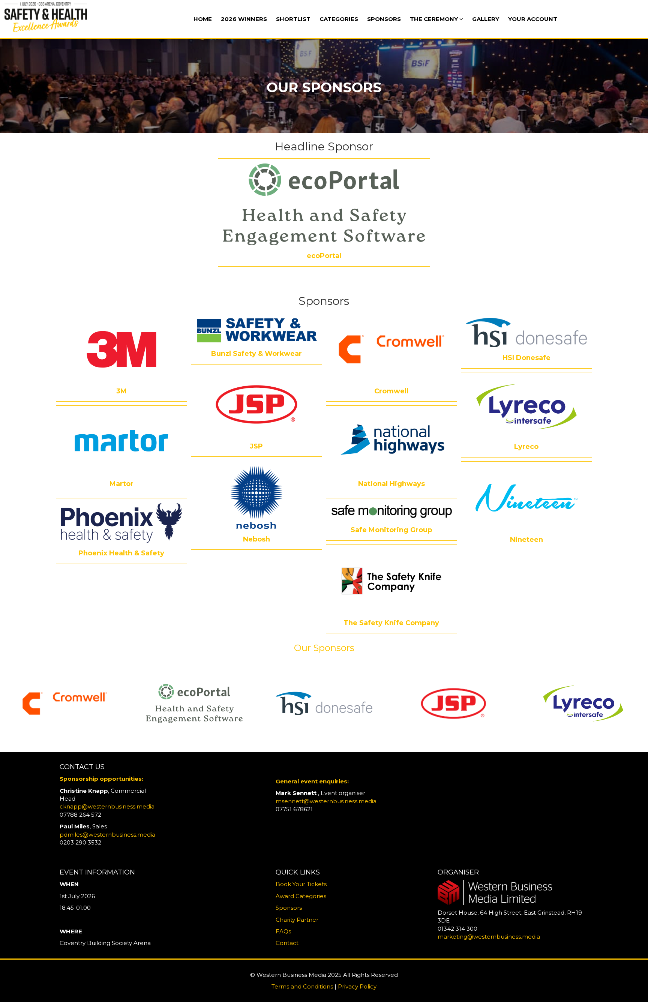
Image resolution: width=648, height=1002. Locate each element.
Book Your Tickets (301, 884)
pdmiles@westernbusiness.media (107, 834)
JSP (256, 446)
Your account (532, 18)
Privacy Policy (357, 986)
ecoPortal (324, 256)
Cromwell (391, 391)
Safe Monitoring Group (391, 530)
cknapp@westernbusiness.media (107, 806)
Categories (339, 18)
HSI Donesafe (526, 358)
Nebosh (256, 539)
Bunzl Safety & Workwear (256, 354)
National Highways (391, 484)
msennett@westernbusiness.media (326, 801)
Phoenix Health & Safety (121, 553)
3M (121, 391)
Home (203, 18)
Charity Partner (297, 919)
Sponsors (384, 18)
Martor (122, 484)
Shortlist (293, 18)
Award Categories (301, 896)
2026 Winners (244, 18)
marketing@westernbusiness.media (489, 936)
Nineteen (526, 540)
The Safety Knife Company (391, 623)
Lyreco (526, 446)
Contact (287, 942)
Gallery (485, 18)
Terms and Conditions (302, 986)
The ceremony (434, 18)
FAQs (283, 931)
